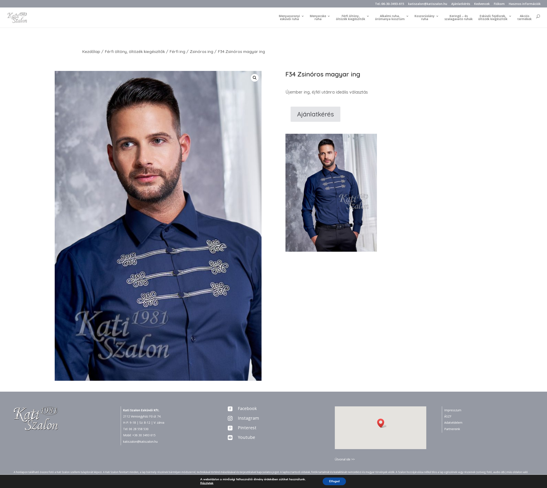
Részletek (206, 483)
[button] (382, 423)
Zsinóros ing (201, 51)
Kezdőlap (91, 51)
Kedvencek (482, 4)
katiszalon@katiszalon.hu (427, 4)
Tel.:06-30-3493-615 (389, 4)
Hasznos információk (525, 4)
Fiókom (499, 4)
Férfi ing (177, 51)
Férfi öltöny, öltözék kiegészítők (135, 51)
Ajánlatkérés (460, 4)
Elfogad (334, 481)
